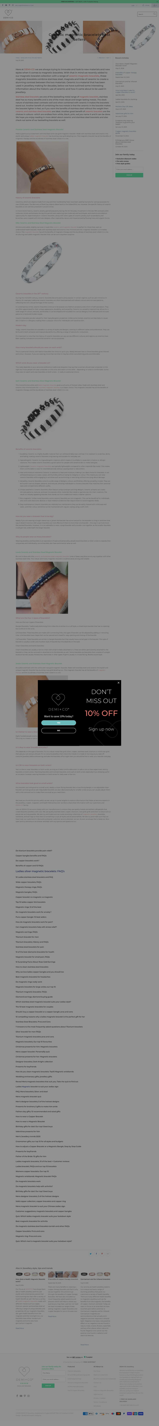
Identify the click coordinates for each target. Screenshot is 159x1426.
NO (58, 730)
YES (58, 723)
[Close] (118, 682)
